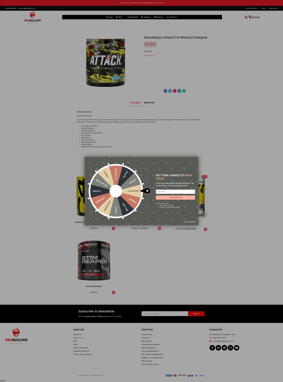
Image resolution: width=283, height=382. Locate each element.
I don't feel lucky (189, 222)
